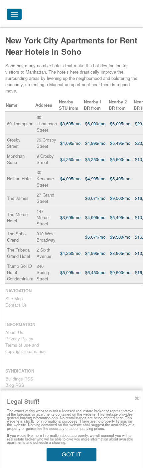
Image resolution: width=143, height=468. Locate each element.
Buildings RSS (19, 379)
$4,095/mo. (71, 143)
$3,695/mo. (71, 123)
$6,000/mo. (96, 123)
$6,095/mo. (121, 123)
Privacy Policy (19, 338)
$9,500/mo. (121, 198)
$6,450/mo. (96, 272)
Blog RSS (14, 385)
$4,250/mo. (71, 159)
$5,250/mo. (96, 159)
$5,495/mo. (121, 143)
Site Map (14, 298)
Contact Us (16, 305)
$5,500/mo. (121, 159)
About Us (14, 332)
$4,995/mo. (96, 143)
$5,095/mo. (71, 272)
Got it (71, 454)
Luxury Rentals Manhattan (100, 16)
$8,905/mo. (121, 253)
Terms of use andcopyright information (25, 348)
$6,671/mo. (96, 198)
